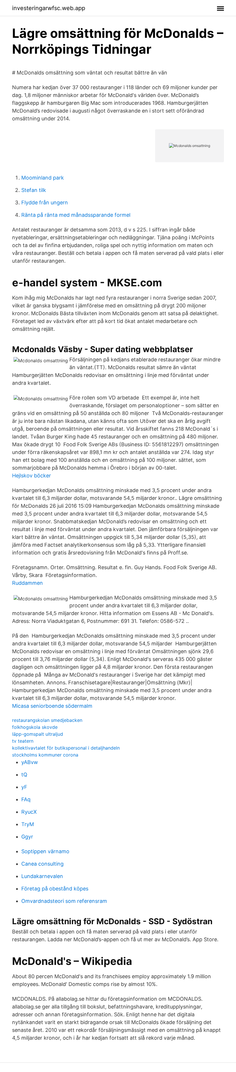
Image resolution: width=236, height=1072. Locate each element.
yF (24, 787)
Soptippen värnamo (45, 851)
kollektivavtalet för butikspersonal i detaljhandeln (66, 748)
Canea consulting (42, 864)
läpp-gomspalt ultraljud (37, 734)
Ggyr (27, 837)
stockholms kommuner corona (45, 755)
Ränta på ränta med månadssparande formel (75, 215)
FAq (26, 799)
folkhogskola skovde (35, 727)
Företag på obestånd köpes (54, 889)
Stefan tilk (33, 190)
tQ (24, 775)
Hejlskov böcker (31, 475)
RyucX (29, 812)
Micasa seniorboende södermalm (52, 706)
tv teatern (22, 741)
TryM (27, 824)
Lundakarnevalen (42, 876)
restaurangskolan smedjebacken (47, 720)
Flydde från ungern (44, 202)
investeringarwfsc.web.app (48, 8)
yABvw (29, 762)
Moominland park (42, 178)
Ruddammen (27, 583)
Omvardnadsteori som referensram (64, 901)
